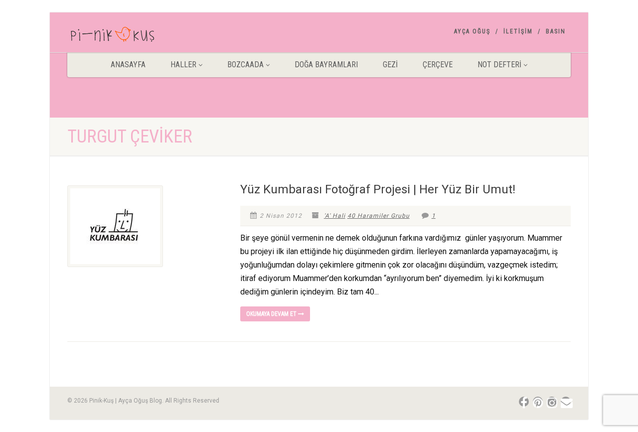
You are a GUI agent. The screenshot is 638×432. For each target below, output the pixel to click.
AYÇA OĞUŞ (472, 31)
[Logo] (146, 36)
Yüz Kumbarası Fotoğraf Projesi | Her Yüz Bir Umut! (377, 189)
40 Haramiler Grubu (378, 215)
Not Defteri (499, 64)
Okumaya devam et (272, 313)
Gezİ (390, 64)
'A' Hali (334, 215)
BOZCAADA (245, 64)
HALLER (183, 64)
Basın (556, 31)
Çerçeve (438, 64)
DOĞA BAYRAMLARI (326, 64)
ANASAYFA (128, 64)
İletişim (518, 31)
